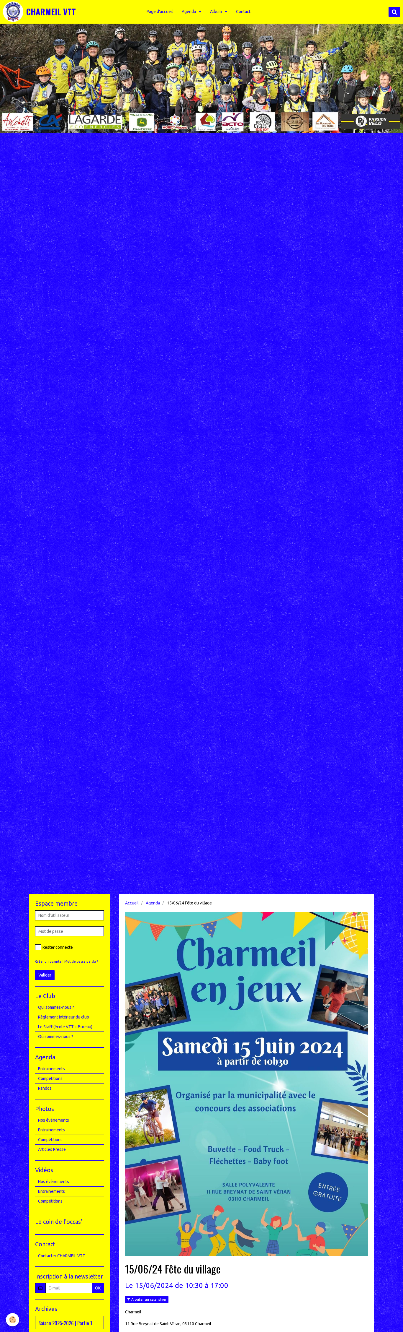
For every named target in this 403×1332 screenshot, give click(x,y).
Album (216, 11)
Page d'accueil (160, 11)
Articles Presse (52, 1149)
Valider (44, 975)
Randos (45, 1088)
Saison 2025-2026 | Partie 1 (65, 1322)
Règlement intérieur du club (63, 1017)
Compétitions (50, 1078)
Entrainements (51, 1068)
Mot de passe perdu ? (81, 961)
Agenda (189, 11)
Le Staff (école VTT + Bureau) (65, 1026)
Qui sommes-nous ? (56, 1007)
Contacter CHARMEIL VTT (61, 1255)
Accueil (132, 903)
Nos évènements (53, 1181)
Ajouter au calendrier (148, 1299)
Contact (243, 11)
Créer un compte (48, 961)
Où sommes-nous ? (55, 1036)
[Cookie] (12, 1319)
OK (98, 1288)
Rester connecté (57, 947)
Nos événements (53, 1120)
